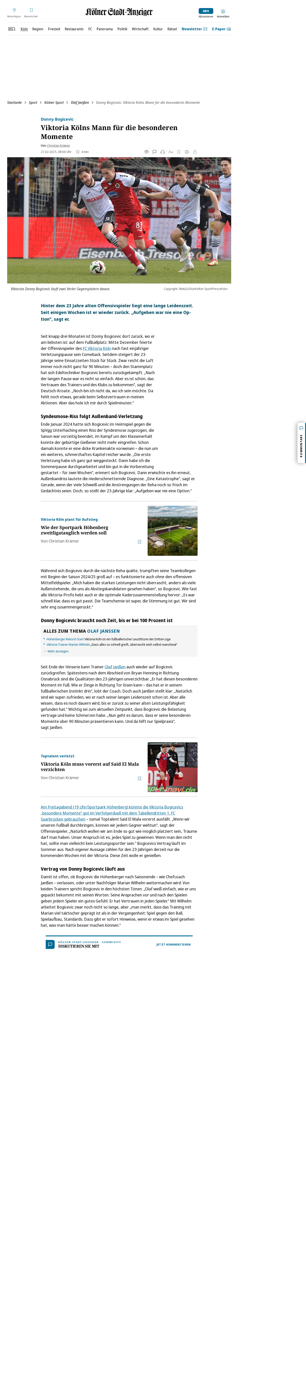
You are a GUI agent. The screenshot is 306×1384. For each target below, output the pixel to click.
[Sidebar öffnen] (11, 28)
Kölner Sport (54, 102)
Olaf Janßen (80, 102)
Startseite (14, 102)
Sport (33, 102)
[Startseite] (119, 12)
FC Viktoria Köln (97, 348)
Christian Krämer (58, 145)
